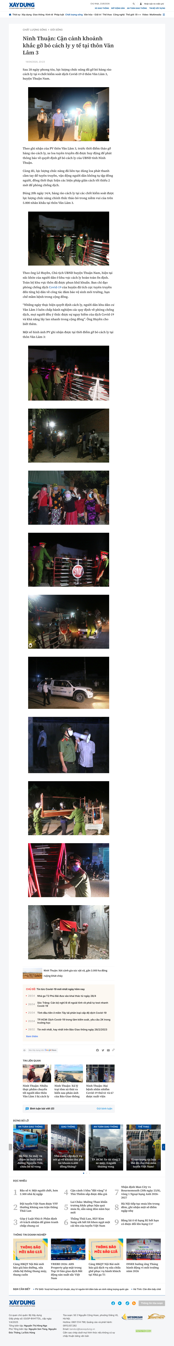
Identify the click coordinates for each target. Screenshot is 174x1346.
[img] (68, 114)
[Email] (108, 1050)
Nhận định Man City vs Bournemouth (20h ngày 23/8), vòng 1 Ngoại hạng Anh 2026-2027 (141, 1192)
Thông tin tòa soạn (152, 1303)
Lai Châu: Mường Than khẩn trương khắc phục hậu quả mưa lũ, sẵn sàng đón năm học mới (90, 1207)
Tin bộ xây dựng (157, 8)
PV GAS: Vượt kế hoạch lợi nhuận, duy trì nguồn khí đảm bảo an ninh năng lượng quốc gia (81, 1289)
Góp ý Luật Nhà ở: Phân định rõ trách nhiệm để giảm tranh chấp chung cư (39, 1222)
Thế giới (130, 14)
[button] (83, 1173)
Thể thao (107, 14)
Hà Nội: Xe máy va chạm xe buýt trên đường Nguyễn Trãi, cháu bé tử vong (30, 1161)
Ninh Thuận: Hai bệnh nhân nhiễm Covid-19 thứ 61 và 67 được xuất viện (100, 1091)
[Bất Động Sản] (132, 1317)
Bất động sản (118, 8)
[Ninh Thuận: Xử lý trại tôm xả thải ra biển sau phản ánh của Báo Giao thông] (68, 1073)
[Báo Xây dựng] (22, 5)
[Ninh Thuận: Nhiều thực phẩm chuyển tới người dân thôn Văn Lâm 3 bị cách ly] (37, 1073)
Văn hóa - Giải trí (92, 14)
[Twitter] (103, 1050)
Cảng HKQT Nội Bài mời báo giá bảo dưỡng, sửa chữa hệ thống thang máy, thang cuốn (30, 1269)
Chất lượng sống (74, 14)
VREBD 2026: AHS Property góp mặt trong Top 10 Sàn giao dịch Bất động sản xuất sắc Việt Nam (66, 1271)
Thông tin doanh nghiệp (29, 1234)
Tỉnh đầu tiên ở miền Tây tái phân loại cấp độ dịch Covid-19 (72, 1013)
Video (145, 14)
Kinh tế (49, 14)
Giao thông (38, 14)
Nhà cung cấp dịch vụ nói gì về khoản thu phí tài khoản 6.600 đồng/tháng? (68, 1161)
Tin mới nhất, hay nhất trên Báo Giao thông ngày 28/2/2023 (72, 1029)
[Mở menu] (163, 14)
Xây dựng (27, 14)
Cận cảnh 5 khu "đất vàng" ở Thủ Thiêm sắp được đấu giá (89, 1192)
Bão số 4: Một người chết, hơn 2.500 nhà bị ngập (39, 1192)
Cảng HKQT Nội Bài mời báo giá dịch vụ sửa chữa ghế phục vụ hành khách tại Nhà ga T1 (105, 1269)
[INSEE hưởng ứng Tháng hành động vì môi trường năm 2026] (143, 1249)
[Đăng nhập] (141, 4)
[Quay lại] (25, 1050)
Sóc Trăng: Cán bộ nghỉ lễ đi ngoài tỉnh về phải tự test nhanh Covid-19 (72, 1004)
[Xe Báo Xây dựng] (156, 1316)
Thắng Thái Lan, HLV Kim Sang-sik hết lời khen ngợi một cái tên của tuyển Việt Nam (90, 1222)
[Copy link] (113, 1050)
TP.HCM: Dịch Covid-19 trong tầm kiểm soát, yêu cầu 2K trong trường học (74, 1021)
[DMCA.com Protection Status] (143, 1331)
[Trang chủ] (10, 14)
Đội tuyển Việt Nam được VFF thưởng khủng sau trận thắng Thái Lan (39, 1207)
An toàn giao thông (137, 8)
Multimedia (155, 14)
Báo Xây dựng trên (36, 1050)
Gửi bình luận (104, 1108)
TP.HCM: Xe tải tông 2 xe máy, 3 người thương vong (106, 1163)
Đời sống (56, 29)
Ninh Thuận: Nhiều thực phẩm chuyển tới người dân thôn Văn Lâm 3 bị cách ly (36, 1091)
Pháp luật (59, 14)
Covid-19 (55, 287)
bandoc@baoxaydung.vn (82, 1329)
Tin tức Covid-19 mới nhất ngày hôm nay (61, 989)
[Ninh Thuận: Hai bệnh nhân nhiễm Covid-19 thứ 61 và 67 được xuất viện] (100, 1073)
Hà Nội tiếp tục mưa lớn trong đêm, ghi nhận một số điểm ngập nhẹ (140, 1207)
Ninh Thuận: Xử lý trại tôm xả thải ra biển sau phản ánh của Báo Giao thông (67, 1091)
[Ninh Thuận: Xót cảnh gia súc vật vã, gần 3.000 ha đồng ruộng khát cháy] (32, 973)
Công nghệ (119, 14)
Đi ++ (138, 14)
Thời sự (16, 14)
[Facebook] (97, 1050)
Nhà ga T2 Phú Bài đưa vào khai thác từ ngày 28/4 (66, 996)
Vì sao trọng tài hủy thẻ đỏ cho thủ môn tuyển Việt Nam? (143, 1163)
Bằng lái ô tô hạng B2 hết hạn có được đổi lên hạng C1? (140, 1222)
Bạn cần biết (21, 1289)
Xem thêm (32, 1036)
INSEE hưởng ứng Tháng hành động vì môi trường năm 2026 (142, 1267)
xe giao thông (102, 8)
